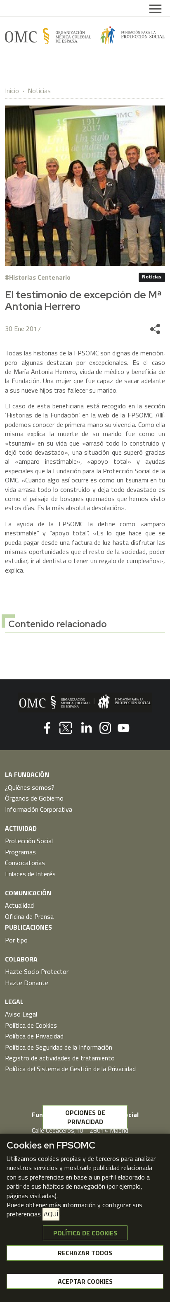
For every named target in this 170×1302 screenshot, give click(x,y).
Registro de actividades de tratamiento (60, 1058)
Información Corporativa (38, 809)
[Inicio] (85, 35)
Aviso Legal (21, 1014)
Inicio (12, 91)
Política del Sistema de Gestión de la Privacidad (70, 1069)
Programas (20, 852)
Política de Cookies (31, 1025)
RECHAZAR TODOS (85, 1253)
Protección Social (29, 841)
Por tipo (16, 940)
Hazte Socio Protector (36, 971)
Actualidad (19, 905)
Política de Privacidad (34, 1036)
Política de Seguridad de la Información (58, 1047)
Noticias (39, 91)
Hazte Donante (26, 983)
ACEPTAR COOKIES (85, 1281)
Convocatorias (25, 863)
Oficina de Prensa (29, 916)
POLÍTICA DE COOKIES (85, 1233)
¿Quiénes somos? (29, 787)
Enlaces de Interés (30, 874)
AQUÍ (51, 1214)
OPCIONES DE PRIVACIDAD (85, 1117)
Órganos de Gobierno (34, 798)
